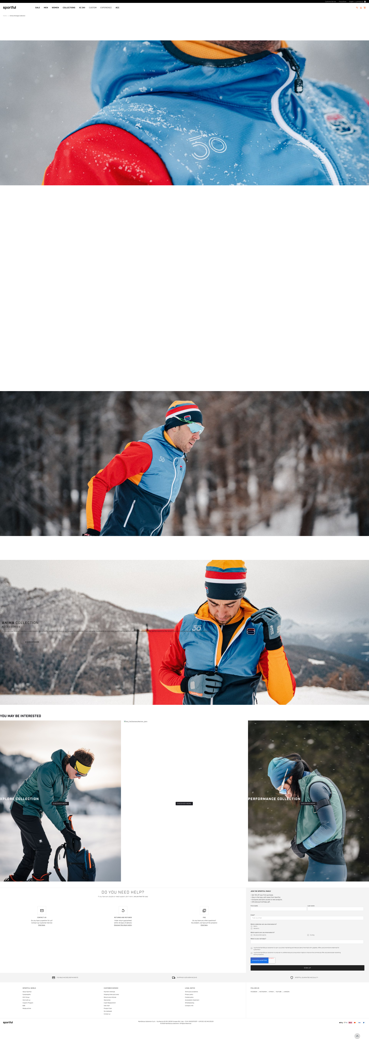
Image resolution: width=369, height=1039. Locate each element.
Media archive (27, 1008)
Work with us (26, 1000)
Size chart (107, 1005)
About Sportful (27, 991)
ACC (117, 8)
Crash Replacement (110, 1003)
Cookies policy (189, 997)
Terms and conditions (191, 991)
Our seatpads (108, 1011)
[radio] (307, 926)
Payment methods (109, 991)
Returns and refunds (110, 997)
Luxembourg (359, 1)
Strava (271, 991)
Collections (69, 8)
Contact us (107, 1014)
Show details (134, 1033)
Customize (246, 1027)
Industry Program (28, 1003)
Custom (93, 8)
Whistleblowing (189, 1003)
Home (5, 16)
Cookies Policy (184, 1028)
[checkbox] (307, 927)
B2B (24, 1005)
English (351, 1)
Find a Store (342, 1)
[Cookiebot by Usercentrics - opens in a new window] (117, 1035)
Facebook (254, 991)
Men (46, 8)
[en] (10, 7)
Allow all (248, 1021)
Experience (106, 8)
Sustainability (27, 994)
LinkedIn (286, 991)
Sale (37, 8)
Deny (247, 1034)
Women (55, 8)
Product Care (108, 1008)
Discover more (32, 642)
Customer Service (330, 1)
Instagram (263, 991)
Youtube (278, 991)
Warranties (107, 1000)
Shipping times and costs (111, 994)
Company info (189, 1005)
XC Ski (82, 8)
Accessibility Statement (192, 1000)
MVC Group (26, 997)
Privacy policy (189, 994)
